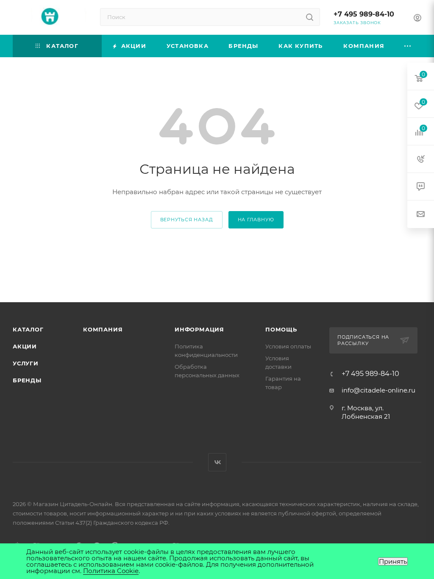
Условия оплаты (288, 346)
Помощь (281, 329)
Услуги (26, 363)
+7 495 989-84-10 (364, 14)
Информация (199, 329)
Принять (393, 561)
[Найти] (309, 17)
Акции (25, 346)
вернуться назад (186, 220)
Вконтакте (217, 462)
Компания (102, 329)
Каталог (28, 329)
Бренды (27, 380)
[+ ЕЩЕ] (408, 46)
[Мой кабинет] (417, 19)
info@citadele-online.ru (378, 390)
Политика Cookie (111, 571)
